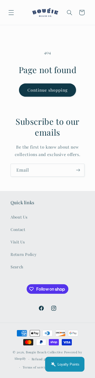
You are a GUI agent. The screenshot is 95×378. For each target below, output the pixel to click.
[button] (11, 12)
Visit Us (18, 241)
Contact (18, 229)
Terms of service (36, 367)
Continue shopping (47, 90)
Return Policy (23, 254)
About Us (19, 217)
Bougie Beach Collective (44, 352)
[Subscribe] (78, 170)
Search (17, 266)
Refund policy (42, 359)
